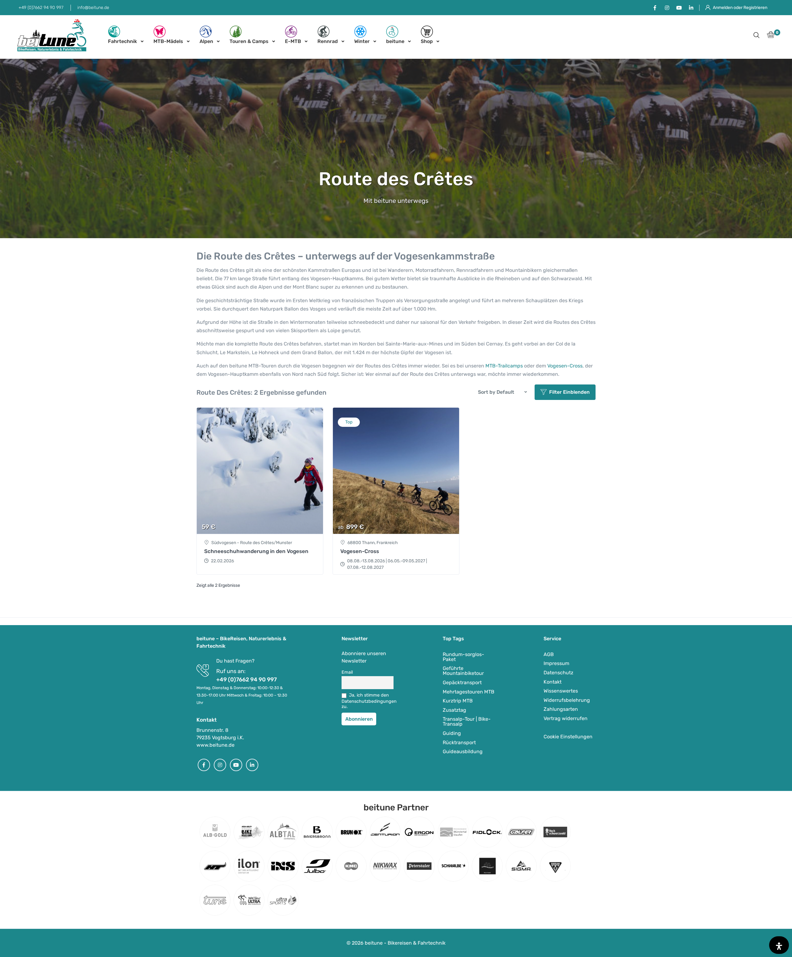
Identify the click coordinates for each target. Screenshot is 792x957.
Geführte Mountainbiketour (463, 670)
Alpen (206, 41)
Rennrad (327, 41)
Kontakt (553, 682)
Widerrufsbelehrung (567, 700)
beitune (395, 41)
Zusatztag (454, 710)
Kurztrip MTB (458, 701)
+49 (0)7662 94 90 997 (41, 7)
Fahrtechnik (122, 41)
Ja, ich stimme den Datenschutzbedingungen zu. (368, 701)
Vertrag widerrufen (566, 718)
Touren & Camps (249, 41)
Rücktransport (459, 742)
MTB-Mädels (168, 41)
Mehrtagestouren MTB (468, 692)
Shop (427, 41)
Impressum (556, 663)
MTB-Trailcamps (504, 366)
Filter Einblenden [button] (569, 392)
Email (347, 672)
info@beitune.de (93, 7)
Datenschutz (558, 673)
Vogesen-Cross (565, 366)
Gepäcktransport (462, 682)
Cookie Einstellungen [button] (568, 737)
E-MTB (293, 41)
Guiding (452, 733)
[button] (756, 36)
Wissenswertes (561, 691)
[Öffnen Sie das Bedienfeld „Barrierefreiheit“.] (779, 945)
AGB (549, 654)
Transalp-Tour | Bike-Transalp (467, 721)
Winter (362, 41)
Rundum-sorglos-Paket (463, 656)
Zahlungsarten (561, 709)
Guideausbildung (463, 751)
